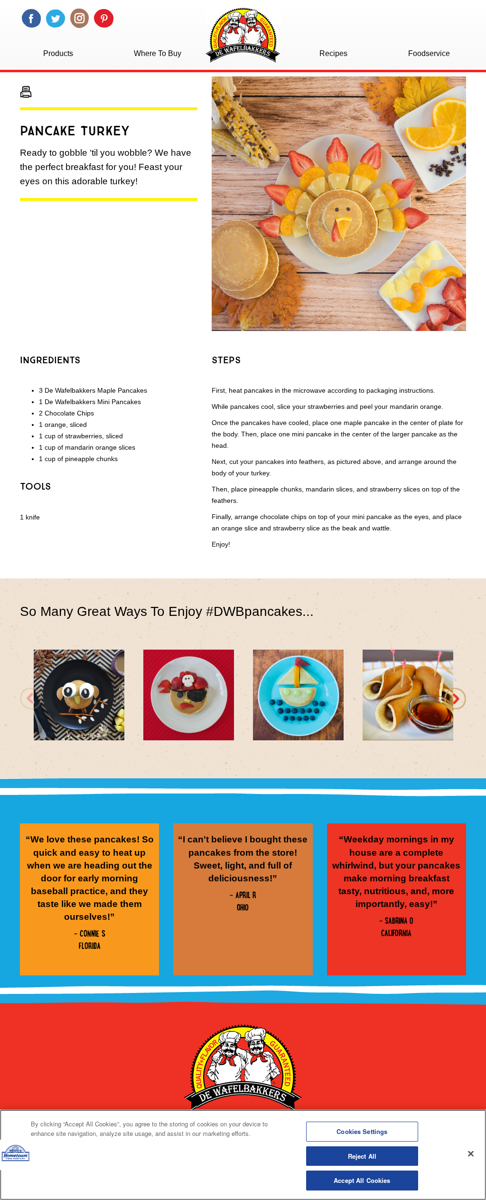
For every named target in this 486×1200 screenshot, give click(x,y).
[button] (455, 698)
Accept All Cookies (362, 1180)
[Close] (470, 1153)
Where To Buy (157, 53)
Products (58, 53)
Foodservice (429, 53)
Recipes (333, 53)
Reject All (362, 1156)
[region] (243, 1155)
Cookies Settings (361, 1131)
